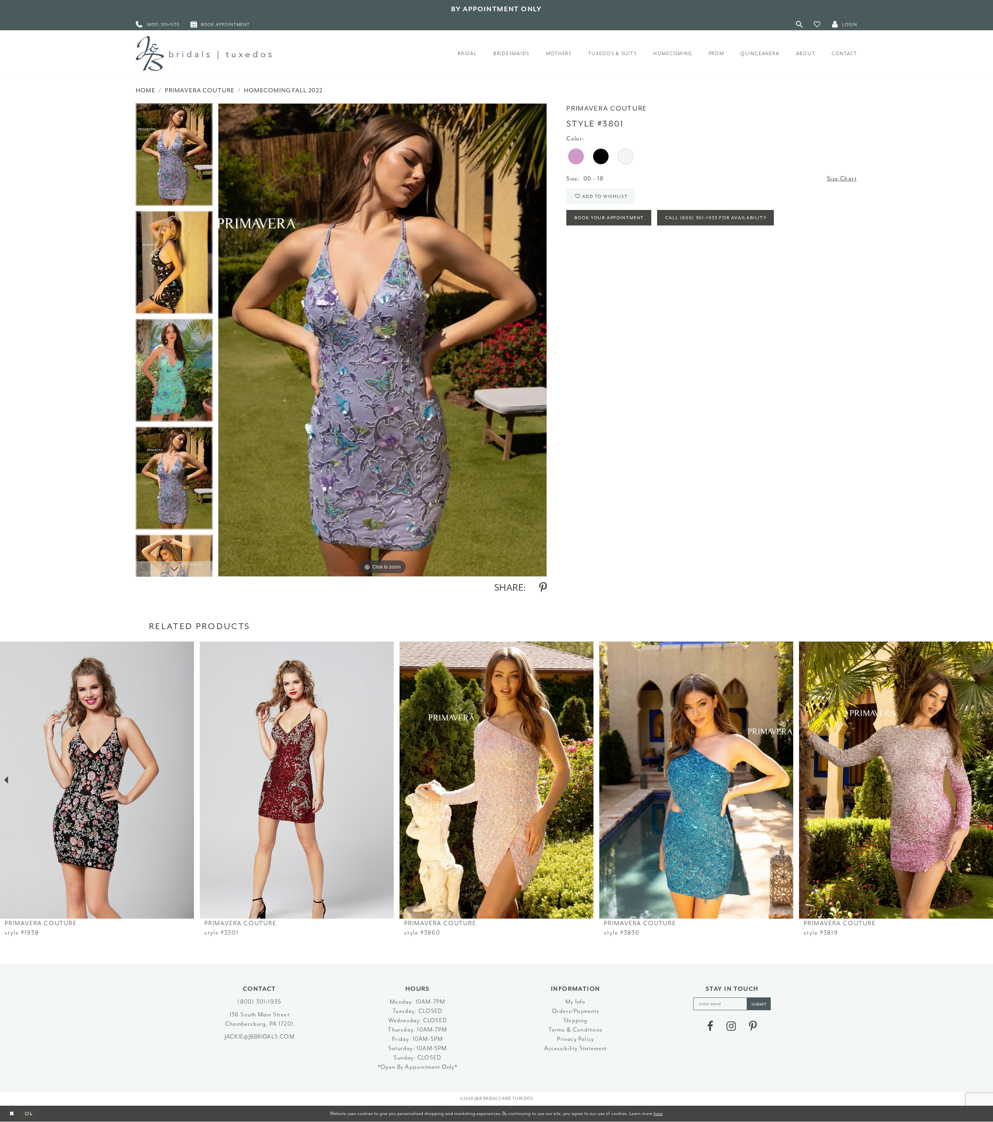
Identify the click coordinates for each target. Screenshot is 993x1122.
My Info (575, 1002)
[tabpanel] (174, 157)
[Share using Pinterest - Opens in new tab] (543, 587)
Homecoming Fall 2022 (283, 90)
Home (145, 90)
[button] (817, 24)
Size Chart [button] (842, 178)
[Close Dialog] (12, 1113)
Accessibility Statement (575, 1048)
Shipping (576, 1020)
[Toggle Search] (799, 24)
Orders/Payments (575, 1011)
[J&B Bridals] (204, 53)
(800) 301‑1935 (259, 1002)
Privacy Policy (575, 1039)
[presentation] (97, 780)
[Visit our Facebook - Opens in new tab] (710, 1026)
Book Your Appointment (609, 218)
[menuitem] (157, 24)
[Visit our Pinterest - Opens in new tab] (753, 1026)
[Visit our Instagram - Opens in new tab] (731, 1026)
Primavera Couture (199, 90)
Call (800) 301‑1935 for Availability (716, 218)
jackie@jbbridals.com (259, 1036)
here (658, 1113)
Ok (29, 1113)
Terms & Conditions (575, 1030)
